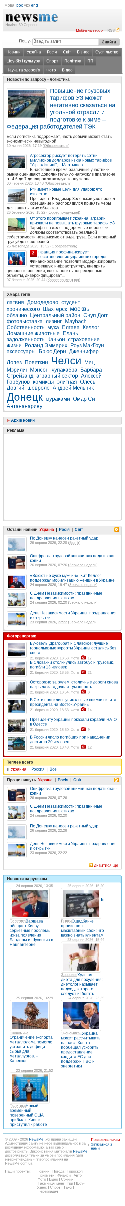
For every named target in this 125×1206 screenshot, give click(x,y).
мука (53, 327)
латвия (15, 302)
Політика (72, 61)
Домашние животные (33, 333)
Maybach (76, 321)
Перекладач (48, 1191)
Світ (67, 52)
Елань (70, 333)
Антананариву (24, 406)
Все (53, 769)
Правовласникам (105, 1140)
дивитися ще (106, 865)
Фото (51, 70)
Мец (89, 362)
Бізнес (83, 52)
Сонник (67, 1179)
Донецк (25, 397)
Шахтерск (55, 309)
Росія (52, 52)
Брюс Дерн (52, 351)
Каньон (56, 339)
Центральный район (55, 315)
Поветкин (36, 362)
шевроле (38, 388)
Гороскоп (75, 1171)
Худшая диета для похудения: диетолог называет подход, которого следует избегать (82, 984)
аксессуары (21, 351)
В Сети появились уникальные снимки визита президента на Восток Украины (73, 702)
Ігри (70, 1183)
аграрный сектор (57, 376)
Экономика (19, 1033)
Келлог (91, 327)
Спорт (52, 61)
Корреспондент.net (63, 212)
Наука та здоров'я (23, 70)
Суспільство (106, 52)
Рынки (66, 921)
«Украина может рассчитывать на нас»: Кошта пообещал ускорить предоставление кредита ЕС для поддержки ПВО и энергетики (80, 1049)
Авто (78, 1175)
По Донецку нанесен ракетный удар (64, 538)
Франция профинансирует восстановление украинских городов (72, 254)
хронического (23, 309)
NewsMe (36, 1139)
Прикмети (46, 1175)
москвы (80, 309)
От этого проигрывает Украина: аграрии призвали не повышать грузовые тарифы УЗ (72, 220)
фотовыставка (25, 321)
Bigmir (74, 543)
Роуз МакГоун (87, 345)
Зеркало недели (82, 565)
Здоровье (69, 975)
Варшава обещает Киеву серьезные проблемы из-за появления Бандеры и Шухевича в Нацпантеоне (31, 933)
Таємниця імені (51, 1183)
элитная (67, 382)
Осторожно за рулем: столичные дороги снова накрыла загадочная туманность (74, 684)
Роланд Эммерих (46, 345)
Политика (18, 921)
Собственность (25, 327)
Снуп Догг (95, 315)
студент (70, 302)
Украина (18, 769)
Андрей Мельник (73, 388)
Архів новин (22, 420)
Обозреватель (56, 146)
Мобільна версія (89, 30)
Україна (34, 52)
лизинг (54, 321)
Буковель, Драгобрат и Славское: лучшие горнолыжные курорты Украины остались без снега (73, 648)
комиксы (43, 382)
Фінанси (64, 1175)
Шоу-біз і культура (23, 61)
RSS (111, 30)
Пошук (25, 41)
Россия (38, 769)
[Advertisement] (57, 460)
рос (19, 5)
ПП (90, 61)
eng (34, 5)
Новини (13, 52)
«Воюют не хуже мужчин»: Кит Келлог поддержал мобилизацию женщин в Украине (72, 578)
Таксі (67, 1187)
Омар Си (84, 399)
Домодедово (42, 302)
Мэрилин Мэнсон (28, 370)
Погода (58, 1171)
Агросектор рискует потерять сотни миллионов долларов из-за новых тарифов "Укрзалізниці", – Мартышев (71, 160)
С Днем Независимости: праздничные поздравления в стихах (66, 595)
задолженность (25, 339)
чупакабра (64, 370)
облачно (17, 315)
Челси (66, 361)
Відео (67, 70)
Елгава (71, 327)
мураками (58, 399)
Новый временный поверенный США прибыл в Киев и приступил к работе (28, 1115)
